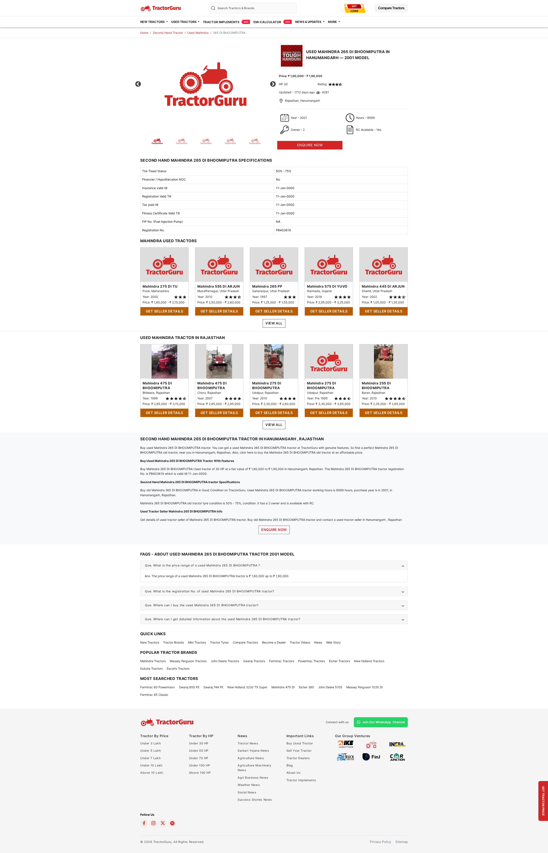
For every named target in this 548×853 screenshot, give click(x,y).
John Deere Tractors (225, 661)
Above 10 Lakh (151, 772)
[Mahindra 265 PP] (274, 264)
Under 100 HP (199, 765)
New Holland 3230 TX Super (247, 687)
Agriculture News (251, 758)
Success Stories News (255, 799)
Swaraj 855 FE (189, 687)
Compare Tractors (391, 8)
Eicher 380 (306, 687)
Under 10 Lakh (151, 765)
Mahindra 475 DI (283, 687)
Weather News (249, 785)
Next (273, 84)
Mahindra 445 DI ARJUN (383, 286)
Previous (138, 84)
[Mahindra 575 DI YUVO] (329, 264)
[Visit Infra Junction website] (397, 744)
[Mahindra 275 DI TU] (164, 264)
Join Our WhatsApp (383, 722)
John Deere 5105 (330, 687)
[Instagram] (153, 823)
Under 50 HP (199, 750)
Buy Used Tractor (299, 743)
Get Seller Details (164, 311)
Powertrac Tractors (311, 661)
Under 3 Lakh (150, 743)
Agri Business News (253, 777)
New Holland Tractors (369, 661)
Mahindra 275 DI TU (160, 286)
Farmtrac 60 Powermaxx (157, 687)
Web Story (333, 642)
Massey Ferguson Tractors (188, 661)
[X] (163, 823)
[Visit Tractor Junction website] (371, 744)
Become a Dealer (274, 642)
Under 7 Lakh (150, 758)
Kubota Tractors (151, 668)
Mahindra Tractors (153, 661)
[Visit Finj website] (371, 756)
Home (144, 32)
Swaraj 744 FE (213, 687)
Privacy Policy (380, 842)
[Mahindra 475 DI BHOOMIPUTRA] (164, 361)
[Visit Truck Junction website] (345, 756)
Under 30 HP (199, 743)
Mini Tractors (197, 642)
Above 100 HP (200, 772)
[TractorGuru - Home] (161, 7)
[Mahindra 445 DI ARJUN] (384, 264)
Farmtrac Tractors (281, 661)
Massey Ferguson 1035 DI (364, 687)
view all (274, 323)
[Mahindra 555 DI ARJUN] (219, 264)
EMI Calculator (267, 22)
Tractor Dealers (298, 758)
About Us (293, 772)
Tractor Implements (221, 22)
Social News (247, 792)
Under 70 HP (198, 758)
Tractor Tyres (219, 642)
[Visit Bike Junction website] (345, 744)
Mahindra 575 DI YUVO (327, 286)
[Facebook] (144, 823)
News (318, 642)
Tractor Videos (300, 642)
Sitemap (401, 842)
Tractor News (248, 743)
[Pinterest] (172, 823)
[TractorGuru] (167, 722)
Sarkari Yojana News (253, 750)
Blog (289, 765)
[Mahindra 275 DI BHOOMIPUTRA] (274, 361)
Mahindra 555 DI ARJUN (218, 286)
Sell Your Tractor (299, 750)
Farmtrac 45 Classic (154, 694)
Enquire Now (274, 529)
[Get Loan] (355, 8)
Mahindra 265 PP (267, 286)
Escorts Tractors (178, 668)
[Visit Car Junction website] (397, 756)
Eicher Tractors (339, 661)
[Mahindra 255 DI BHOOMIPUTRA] (383, 361)
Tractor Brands (173, 642)
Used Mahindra (197, 32)
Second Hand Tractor (168, 32)
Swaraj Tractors (254, 661)
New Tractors (149, 642)
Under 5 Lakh (150, 750)
